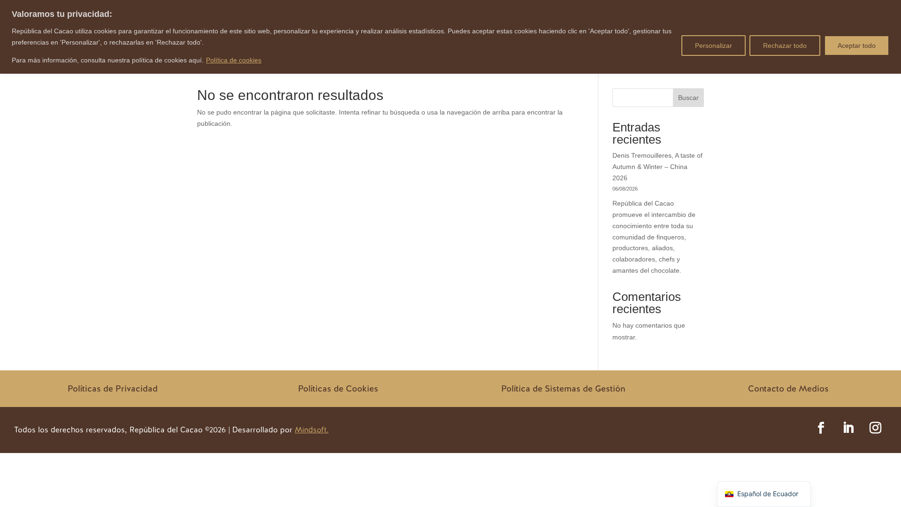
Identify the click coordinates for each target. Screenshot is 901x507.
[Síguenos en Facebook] (820, 428)
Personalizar (713, 45)
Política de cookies (233, 60)
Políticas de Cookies (338, 388)
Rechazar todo (785, 45)
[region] (450, 37)
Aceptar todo (857, 45)
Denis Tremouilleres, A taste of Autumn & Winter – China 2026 (657, 167)
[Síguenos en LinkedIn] (848, 428)
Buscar (688, 97)
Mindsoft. (311, 430)
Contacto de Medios (788, 388)
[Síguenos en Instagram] (875, 428)
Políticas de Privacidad (113, 388)
